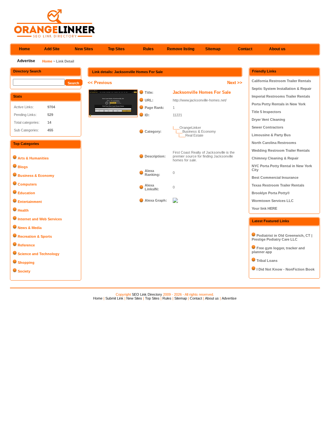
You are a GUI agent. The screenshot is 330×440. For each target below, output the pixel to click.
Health (23, 210)
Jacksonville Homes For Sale (202, 92)
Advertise (26, 61)
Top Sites (116, 49)
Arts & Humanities (33, 158)
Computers (27, 184)
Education (26, 193)
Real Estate (194, 135)
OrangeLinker (190, 127)
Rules (148, 49)
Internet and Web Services (40, 219)
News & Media (30, 228)
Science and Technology (38, 254)
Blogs (23, 167)
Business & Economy (36, 175)
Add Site (52, 49)
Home (24, 49)
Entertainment (30, 202)
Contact (245, 49)
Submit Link (114, 298)
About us (277, 49)
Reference (26, 245)
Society (24, 271)
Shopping (26, 262)
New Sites (84, 49)
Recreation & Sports (35, 236)
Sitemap (212, 49)
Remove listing (180, 49)
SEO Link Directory (147, 294)
